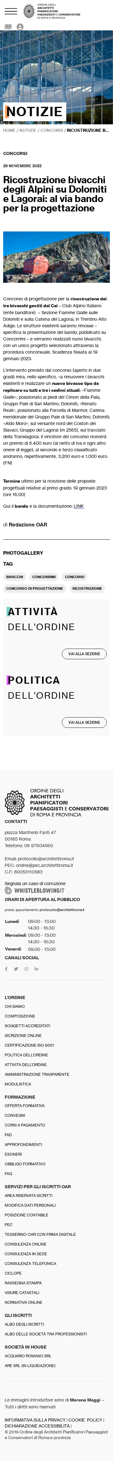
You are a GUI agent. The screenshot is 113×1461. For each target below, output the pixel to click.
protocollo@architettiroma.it (62, 910)
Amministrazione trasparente (37, 1074)
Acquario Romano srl (28, 1356)
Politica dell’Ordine (26, 1055)
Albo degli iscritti (24, 1324)
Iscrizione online (23, 1035)
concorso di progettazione (34, 588)
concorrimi (44, 577)
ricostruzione (87, 588)
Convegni (15, 1115)
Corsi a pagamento (25, 1125)
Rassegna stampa (23, 1283)
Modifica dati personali (30, 1205)
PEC (9, 1224)
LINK (79, 506)
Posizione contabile (26, 1215)
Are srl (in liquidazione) (30, 1365)
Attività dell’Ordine (26, 1064)
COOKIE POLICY (85, 1420)
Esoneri (13, 1154)
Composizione (20, 1016)
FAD (8, 1134)
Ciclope (13, 1273)
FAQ (8, 1173)
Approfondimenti (23, 1144)
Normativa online (23, 1302)
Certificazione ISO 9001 (29, 1045)
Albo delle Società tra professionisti (46, 1334)
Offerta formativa (25, 1105)
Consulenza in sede (26, 1253)
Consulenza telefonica (30, 1263)
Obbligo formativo (25, 1164)
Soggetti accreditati (27, 1025)
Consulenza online (25, 1244)
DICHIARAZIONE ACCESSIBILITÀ (37, 1426)
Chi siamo (15, 1006)
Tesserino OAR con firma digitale (40, 1234)
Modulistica (18, 1084)
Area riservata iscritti (28, 1195)
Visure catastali (22, 1292)
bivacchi (14, 577)
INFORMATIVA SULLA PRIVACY (35, 1420)
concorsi (74, 577)
